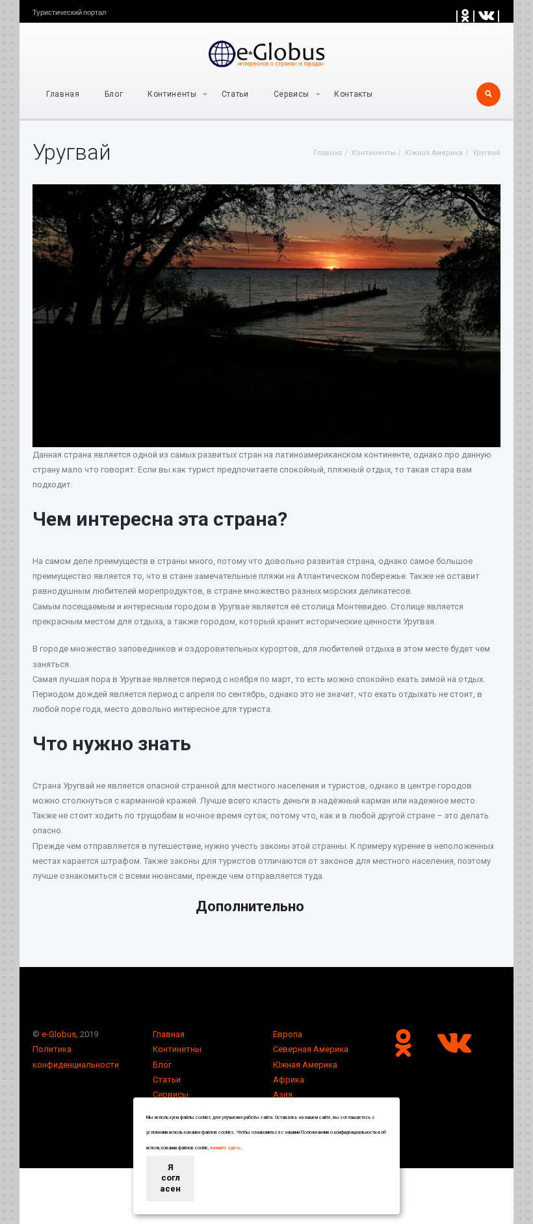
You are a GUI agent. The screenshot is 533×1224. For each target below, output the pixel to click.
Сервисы (170, 1094)
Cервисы (292, 94)
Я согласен (170, 1178)
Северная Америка (310, 1049)
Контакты (353, 94)
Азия (282, 1094)
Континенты (172, 94)
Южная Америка (305, 1065)
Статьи (235, 94)
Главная (63, 94)
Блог (114, 94)
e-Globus (59, 1034)
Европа (287, 1034)
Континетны (177, 1049)
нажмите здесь (225, 1148)
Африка (288, 1079)
